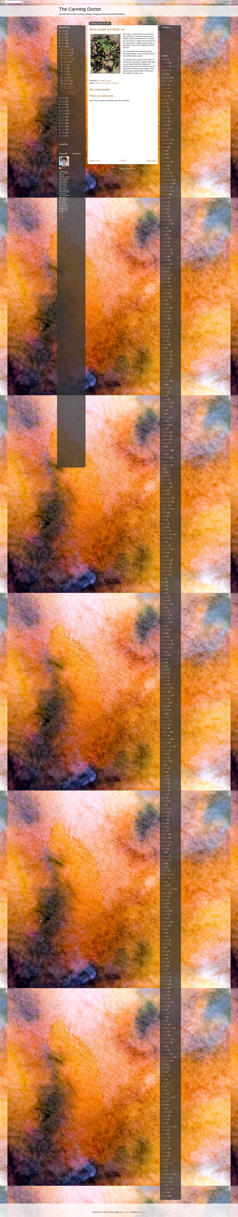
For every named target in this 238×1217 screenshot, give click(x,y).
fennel (164, 454)
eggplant (165, 425)
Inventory (165, 567)
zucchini (165, 1196)
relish (164, 918)
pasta (164, 798)
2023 (64, 40)
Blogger (142, 1212)
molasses (165, 721)
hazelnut (165, 545)
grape (164, 527)
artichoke (165, 92)
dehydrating (166, 406)
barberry (165, 121)
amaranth (165, 66)
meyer (164, 706)
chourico (165, 311)
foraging (165, 483)
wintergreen (166, 1189)
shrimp (164, 1006)
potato (164, 885)
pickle (164, 849)
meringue (165, 703)
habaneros (165, 538)
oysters (164, 783)
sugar (164, 1046)
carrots (164, 257)
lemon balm (166, 640)
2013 (64, 120)
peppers (165, 834)
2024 (64, 37)
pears (164, 820)
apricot (164, 85)
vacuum (165, 1137)
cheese (164, 279)
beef (163, 151)
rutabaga (165, 944)
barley (164, 125)
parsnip (164, 794)
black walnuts (167, 183)
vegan (164, 1145)
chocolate (165, 308)
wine (163, 1185)
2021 (64, 47)
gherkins (165, 505)
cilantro (164, 319)
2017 (64, 107)
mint (163, 714)
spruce (164, 1031)
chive (164, 304)
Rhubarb (165, 925)
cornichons (166, 352)
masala (164, 699)
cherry (164, 282)
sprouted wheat (167, 1028)
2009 (64, 133)
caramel (165, 246)
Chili (163, 300)
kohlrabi (165, 618)
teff (163, 1090)
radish (164, 904)
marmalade (166, 688)
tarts (163, 1079)
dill (163, 414)
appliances (166, 81)
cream (164, 370)
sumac (164, 1050)
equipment (165, 439)
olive (163, 772)
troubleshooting (167, 1127)
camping (165, 238)
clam (163, 326)
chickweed (166, 297)
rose (163, 936)
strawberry (165, 1042)
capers (164, 242)
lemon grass (166, 644)
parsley (164, 790)
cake (163, 235)
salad (164, 958)
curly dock (165, 388)
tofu (163, 1108)
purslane (165, 896)
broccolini (165, 220)
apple (164, 74)
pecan (164, 827)
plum (163, 863)
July (65, 65)
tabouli (164, 1068)
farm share (166, 450)
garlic (164, 494)
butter (164, 227)
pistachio (165, 860)
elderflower (166, 436)
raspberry (165, 911)
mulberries (165, 732)
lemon (164, 637)
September (68, 59)
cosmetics (165, 355)
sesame (165, 991)
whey (164, 1170)
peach (164, 812)
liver (163, 666)
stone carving (167, 1039)
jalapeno (165, 575)
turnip (164, 1134)
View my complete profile (62, 216)
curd (163, 384)
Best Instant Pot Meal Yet (69, 87)
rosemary (165, 940)
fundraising (166, 487)
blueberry (165, 194)
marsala (165, 692)
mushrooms (166, 739)
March (66, 77)
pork (163, 882)
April (65, 74)
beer (163, 154)
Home (123, 161)
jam (163, 578)
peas (163, 823)
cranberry (165, 366)
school (164, 988)
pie (163, 852)
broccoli (165, 216)
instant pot (99, 83)
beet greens (166, 162)
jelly (163, 582)
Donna (64, 168)
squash (164, 1035)
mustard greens (167, 746)
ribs (163, 929)
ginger (164, 512)
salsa (164, 966)
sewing (164, 995)
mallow (164, 677)
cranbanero (166, 363)
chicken (165, 293)
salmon (164, 962)
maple (164, 684)
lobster (164, 670)
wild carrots (166, 1178)
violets (164, 1156)
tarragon (165, 1075)
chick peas (166, 290)
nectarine (165, 750)
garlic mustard (167, 498)
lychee (164, 673)
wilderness (166, 1181)
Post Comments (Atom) (127, 169)
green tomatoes (167, 534)
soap (163, 1010)
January (67, 84)
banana (164, 118)
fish (163, 472)
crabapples (166, 359)
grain (163, 520)
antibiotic (165, 70)
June (66, 68)
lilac (163, 659)
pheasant (165, 841)
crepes (164, 373)
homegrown (166, 549)
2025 (64, 34)
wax (163, 1167)
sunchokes (166, 1053)
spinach (165, 1024)
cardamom (166, 249)
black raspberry (167, 180)
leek (163, 633)
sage (163, 955)
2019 (64, 101)
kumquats (165, 622)
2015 (64, 114)
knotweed (165, 615)
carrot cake (166, 253)
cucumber (165, 381)
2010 (64, 129)
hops (163, 556)
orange (164, 779)
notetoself (165, 761)
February (67, 81)
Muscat (164, 735)
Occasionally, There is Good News (70, 92)
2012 (64, 123)
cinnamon (165, 322)
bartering (165, 129)
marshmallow (166, 695)
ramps (164, 907)
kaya (163, 593)
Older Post (151, 161)
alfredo (164, 59)
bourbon (165, 202)
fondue (164, 476)
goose (164, 516)
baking (164, 110)
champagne (166, 275)
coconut (165, 333)
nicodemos (126, 1212)
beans (164, 147)
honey (164, 553)
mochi (164, 717)
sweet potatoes (167, 1057)
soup (163, 1017)
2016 (64, 111)
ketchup (165, 597)
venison (165, 1148)
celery (164, 271)
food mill (165, 480)
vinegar (164, 1152)
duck (163, 421)
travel (164, 1123)
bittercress (166, 173)
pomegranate (166, 874)
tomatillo (165, 1112)
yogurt (164, 1192)
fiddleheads (166, 465)
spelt (163, 1020)
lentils (164, 651)
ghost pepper (166, 509)
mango (164, 681)
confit (164, 341)
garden (164, 490)
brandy (164, 205)
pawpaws (165, 809)
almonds (165, 63)
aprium (164, 88)
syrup (164, 1064)
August (66, 62)
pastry (164, 801)
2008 (64, 136)
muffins (164, 728)
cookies (165, 344)
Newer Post (94, 161)
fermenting (166, 458)
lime (163, 662)
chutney (165, 315)
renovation (114, 83)
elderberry (165, 432)
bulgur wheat (166, 224)
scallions (165, 984)
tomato (164, 1116)
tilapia (164, 1105)
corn (163, 348)
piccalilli (165, 845)
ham (163, 542)
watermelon (166, 1163)
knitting (164, 611)
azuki (164, 103)
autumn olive (166, 99)
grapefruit (165, 531)
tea (163, 1086)
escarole (165, 443)
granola (164, 523)
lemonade (165, 648)
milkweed (165, 710)
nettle (164, 754)
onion (164, 776)
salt (163, 969)
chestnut (165, 286)
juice (163, 586)
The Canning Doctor (80, 9)
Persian (164, 838)
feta (163, 461)
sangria (164, 973)
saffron (164, 951)
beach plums (166, 140)
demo (164, 410)
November (68, 52)
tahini (164, 1072)
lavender (165, 629)
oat (163, 765)
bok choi (165, 198)
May (65, 71)
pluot (163, 867)
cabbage (165, 231)
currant (164, 392)
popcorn (165, 878)
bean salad (166, 143)
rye (163, 947)
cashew (164, 260)
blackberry (165, 187)
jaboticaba (165, 571)
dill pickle (165, 417)
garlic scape (166, 501)
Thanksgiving (167, 1097)
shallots (165, 999)
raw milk (165, 914)
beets (164, 165)
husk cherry (166, 560)
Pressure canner (168, 889)
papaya (164, 787)
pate (163, 805)
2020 (64, 98)
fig (163, 469)
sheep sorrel (166, 1002)
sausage (165, 980)
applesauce (166, 77)
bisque (164, 169)
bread (164, 209)
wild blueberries (167, 1174)
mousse (165, 724)
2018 (64, 104)
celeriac (165, 268)
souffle (164, 1013)
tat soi (164, 1083)
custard (164, 399)
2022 (64, 43)
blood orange (166, 191)
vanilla (164, 1141)
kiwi (163, 607)
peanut (164, 816)
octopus (165, 768)
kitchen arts (166, 604)
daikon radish (167, 403)
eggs (163, 428)
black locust (166, 176)
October (67, 55)
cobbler (164, 330)
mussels (107, 83)
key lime (165, 600)
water (164, 1159)
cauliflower (166, 264)
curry (164, 395)
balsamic (165, 114)
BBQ (163, 136)
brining (164, 213)
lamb (163, 626)
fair (163, 447)
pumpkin (165, 893)
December (68, 49)
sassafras (165, 977)
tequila (164, 1094)
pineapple (165, 856)
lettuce (164, 655)
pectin (164, 831)
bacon (164, 107)
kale (163, 589)
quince (164, 900)
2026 (64, 31)
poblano (165, 871)
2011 (64, 126)
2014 (64, 117)
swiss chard (166, 1061)
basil (163, 132)
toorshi (164, 1119)
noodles (165, 757)
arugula (164, 96)
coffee (164, 337)
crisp (163, 377)
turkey (164, 1130)
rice (163, 933)
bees (163, 158)
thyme (164, 1101)
